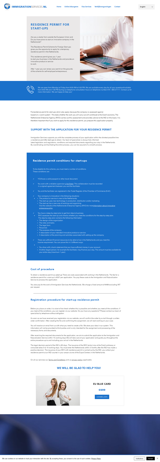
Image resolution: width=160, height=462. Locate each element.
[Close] (157, 458)
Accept (150, 458)
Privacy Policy (96, 458)
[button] (102, 397)
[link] (102, 384)
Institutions (139, 458)
